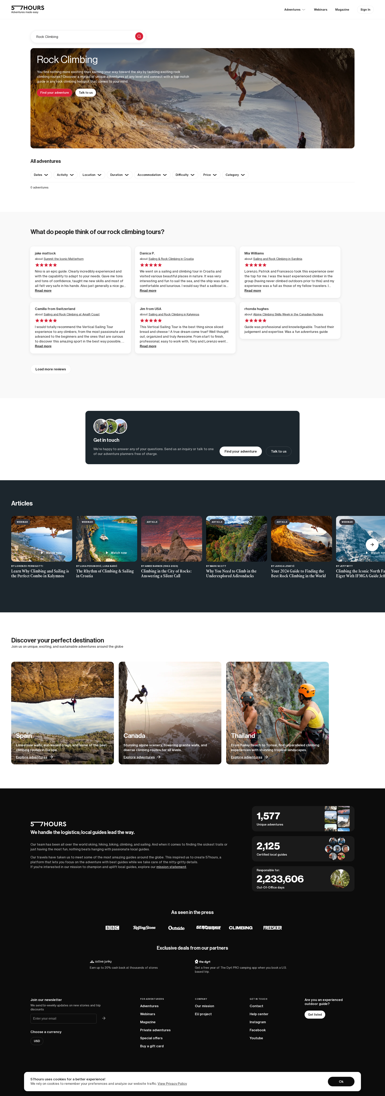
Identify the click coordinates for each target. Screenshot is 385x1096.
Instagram (258, 1022)
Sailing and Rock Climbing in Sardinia (277, 258)
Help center (259, 1014)
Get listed (315, 1014)
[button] (372, 544)
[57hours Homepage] (27, 10)
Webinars (320, 9)
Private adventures (155, 1030)
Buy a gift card (152, 1046)
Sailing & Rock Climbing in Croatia (171, 258)
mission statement (171, 867)
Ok (341, 1082)
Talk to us (86, 92)
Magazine (342, 9)
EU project (203, 1014)
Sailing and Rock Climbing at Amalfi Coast (72, 314)
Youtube (256, 1038)
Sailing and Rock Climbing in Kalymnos (174, 314)
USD (37, 1041)
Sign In (365, 9)
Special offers (151, 1038)
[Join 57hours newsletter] (104, 1019)
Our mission (204, 1006)
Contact (256, 1006)
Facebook (258, 1030)
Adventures (149, 1006)
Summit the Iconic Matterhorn (64, 258)
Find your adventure (54, 92)
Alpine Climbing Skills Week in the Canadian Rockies (288, 314)
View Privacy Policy (172, 1084)
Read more (43, 290)
